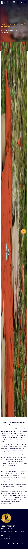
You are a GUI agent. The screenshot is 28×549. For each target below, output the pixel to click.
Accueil (3, 20)
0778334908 (7, 539)
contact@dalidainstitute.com (12, 536)
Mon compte (18, 2)
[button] (23, 231)
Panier (21, 2)
